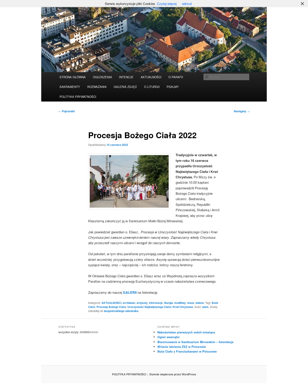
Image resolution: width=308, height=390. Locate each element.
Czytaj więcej (167, 3)
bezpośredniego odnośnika (121, 311)
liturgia (168, 303)
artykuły (142, 303)
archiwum (129, 303)
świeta (199, 303)
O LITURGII (152, 87)
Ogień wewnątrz (168, 337)
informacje (156, 303)
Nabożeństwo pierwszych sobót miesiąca (186, 332)
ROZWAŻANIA (97, 87)
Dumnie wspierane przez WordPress (172, 374)
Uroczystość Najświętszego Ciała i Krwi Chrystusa (160, 307)
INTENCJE (126, 77)
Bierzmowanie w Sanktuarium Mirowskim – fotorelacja (195, 342)
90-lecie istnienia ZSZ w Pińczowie (181, 346)
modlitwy (180, 303)
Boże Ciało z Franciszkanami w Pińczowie (187, 351)
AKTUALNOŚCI (151, 77)
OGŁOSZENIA (102, 77)
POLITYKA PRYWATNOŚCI (78, 96)
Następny (242, 111)
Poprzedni (66, 111)
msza (190, 303)
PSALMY (173, 87)
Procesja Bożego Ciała (111, 307)
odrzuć (187, 3)
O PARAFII (175, 77)
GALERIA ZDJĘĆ (125, 87)
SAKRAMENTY (70, 87)
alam (205, 307)
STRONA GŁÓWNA (73, 77)
